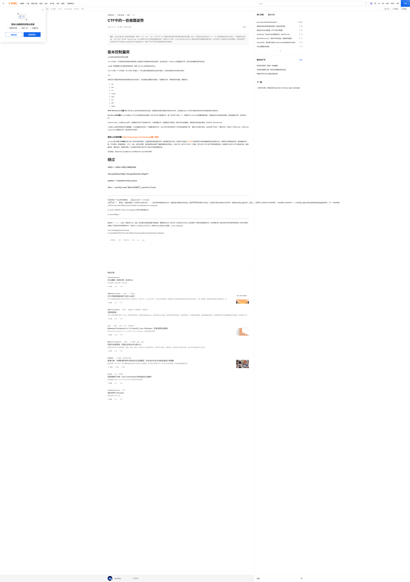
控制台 (392, 3)
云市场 (52, 3)
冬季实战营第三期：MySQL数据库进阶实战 (271, 69)
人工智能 (132, 293)
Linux (125, 326)
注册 (397, 3)
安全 (133, 240)
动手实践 (46, 9)
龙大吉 (110, 374)
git (138, 240)
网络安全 (131, 326)
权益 (41, 3)
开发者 (121, 374)
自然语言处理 (127, 358)
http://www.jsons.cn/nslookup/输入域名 (140, 137)
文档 (383, 3)
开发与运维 (121, 15)
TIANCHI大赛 (68, 9)
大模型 (22, 3)
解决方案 (34, 3)
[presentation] (132, 187)
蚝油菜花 (110, 358)
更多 (300, 60)
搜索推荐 (138, 310)
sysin (109, 326)
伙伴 (57, 3)
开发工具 (126, 240)
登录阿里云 (32, 35)
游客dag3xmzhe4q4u (114, 293)
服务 (63, 3)
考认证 (60, 9)
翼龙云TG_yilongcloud (114, 342)
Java (143, 240)
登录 (405, 3)
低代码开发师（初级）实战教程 (267, 65)
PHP (119, 240)
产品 (27, 3)
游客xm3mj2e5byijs (114, 310)
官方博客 (53, 9)
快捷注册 (14, 35)
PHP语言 (190, 141)
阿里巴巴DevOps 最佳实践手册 (267, 74)
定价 (46, 3)
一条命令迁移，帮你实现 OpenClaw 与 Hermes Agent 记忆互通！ (279, 88)
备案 (387, 3)
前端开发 (131, 310)
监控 (138, 342)
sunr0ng (117, 578)
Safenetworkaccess (114, 277)
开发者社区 (111, 15)
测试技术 (145, 310)
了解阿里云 (70, 3)
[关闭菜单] (3, 3)
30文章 (135, 578)
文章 (128, 15)
